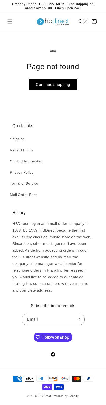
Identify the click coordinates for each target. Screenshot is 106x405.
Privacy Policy (21, 172)
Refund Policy (21, 150)
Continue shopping (53, 84)
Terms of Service (24, 183)
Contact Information (26, 161)
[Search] (83, 21)
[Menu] (9, 21)
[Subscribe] (78, 319)
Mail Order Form (24, 195)
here (56, 284)
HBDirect (45, 395)
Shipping (17, 139)
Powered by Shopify (65, 395)
